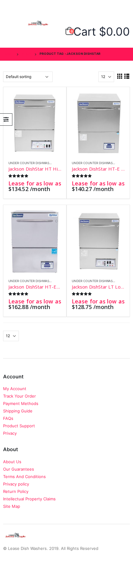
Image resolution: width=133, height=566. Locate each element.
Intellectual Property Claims (29, 498)
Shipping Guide (17, 410)
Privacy (10, 433)
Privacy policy (16, 483)
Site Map (11, 506)
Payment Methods (20, 403)
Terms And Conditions (24, 476)
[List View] (127, 76)
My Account (14, 388)
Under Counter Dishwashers (32, 163)
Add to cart (51, 102)
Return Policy (15, 491)
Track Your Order (19, 396)
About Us (12, 461)
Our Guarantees (18, 469)
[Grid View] (120, 76)
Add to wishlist (58, 162)
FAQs (8, 418)
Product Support (19, 425)
